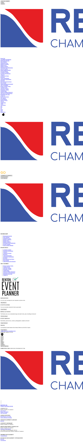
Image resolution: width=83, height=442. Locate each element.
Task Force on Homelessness (6, 93)
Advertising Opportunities (6, 79)
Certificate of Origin (5, 75)
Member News (4, 65)
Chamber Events (4, 87)
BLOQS (2, 421)
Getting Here (3, 102)
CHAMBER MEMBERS (6, 59)
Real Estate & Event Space (6, 81)
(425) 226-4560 (4, 413)
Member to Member (5, 64)
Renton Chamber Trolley (6, 86)
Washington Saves (4, 63)
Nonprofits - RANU (5, 89)
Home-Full (3, 58)
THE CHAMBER (4, 85)
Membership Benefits (5, 60)
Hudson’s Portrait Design (6, 429)
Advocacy (3, 74)
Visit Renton (3, 105)
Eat (1, 108)
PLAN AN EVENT (5, 96)
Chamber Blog (4, 91)
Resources (3, 77)
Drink (2, 109)
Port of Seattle (3, 82)
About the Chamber (5, 88)
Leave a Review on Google (6, 417)
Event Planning (4, 99)
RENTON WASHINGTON (8, 331)
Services (2, 101)
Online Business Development (7, 84)
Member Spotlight (4, 66)
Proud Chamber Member (6, 70)
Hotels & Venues (4, 100)
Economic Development (5, 73)
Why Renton (3, 98)
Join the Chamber (4, 68)
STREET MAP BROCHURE (7, 406)
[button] (41, 115)
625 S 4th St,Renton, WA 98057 (4, 411)
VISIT (2, 103)
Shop (2, 110)
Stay (1, 106)
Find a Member (4, 61)
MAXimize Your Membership (7, 67)
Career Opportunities (5, 78)
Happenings (3, 112)
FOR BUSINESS (4, 71)
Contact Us (3, 95)
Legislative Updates (5, 72)
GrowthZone (3, 440)
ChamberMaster (4, 435)
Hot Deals (3, 80)
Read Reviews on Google (6, 416)
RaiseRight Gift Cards (5, 94)
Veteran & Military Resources (7, 92)
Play (1, 107)
